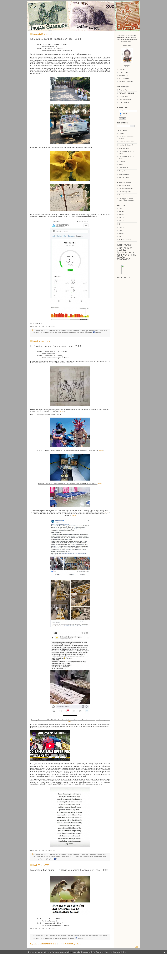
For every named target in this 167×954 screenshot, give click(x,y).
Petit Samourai (123, 168)
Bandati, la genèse (125, 192)
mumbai (128, 248)
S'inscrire (124, 113)
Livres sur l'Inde (124, 102)
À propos (127, 66)
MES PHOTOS (123, 75)
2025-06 (121, 211)
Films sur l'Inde (123, 90)
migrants (73, 332)
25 (61, 944)
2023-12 (121, 236)
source (62, 411)
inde (41, 332)
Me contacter (127, 45)
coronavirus (123, 258)
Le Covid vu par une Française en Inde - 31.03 (55, 346)
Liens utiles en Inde (125, 99)
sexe (131, 252)
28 (67, 944)
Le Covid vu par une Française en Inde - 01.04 (55, 39)
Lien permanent (93, 330)
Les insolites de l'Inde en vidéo (42, 856)
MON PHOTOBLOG (125, 78)
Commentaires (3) (66, 856)
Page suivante (76, 944)
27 (65, 944)
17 (46, 944)
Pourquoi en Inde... (125, 171)
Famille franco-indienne (126, 142)
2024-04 (121, 224)
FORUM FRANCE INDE (126, 93)
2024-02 (121, 230)
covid (126, 254)
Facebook (98, 332)
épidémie (122, 252)
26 (63, 944)
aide (78, 332)
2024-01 (121, 233)
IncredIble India (124, 148)
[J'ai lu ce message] (165, 952)
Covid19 (121, 133)
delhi (119, 254)
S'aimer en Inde (124, 174)
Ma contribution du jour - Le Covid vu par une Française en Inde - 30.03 (69, 870)
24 (59, 944)
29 (69, 944)
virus (119, 248)
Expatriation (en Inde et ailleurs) (57, 330)
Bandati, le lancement (125, 189)
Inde (133, 254)
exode (69, 332)
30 (71, 944)
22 (55, 944)
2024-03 (121, 227)
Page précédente (35, 944)
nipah (43, 859)
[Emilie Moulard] (127, 274)
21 (54, 944)
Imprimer (89, 332)
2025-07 (121, 208)
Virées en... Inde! (124, 177)
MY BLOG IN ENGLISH (126, 82)
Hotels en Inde (123, 96)
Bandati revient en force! (126, 195)
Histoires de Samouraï (126, 145)
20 (52, 944)
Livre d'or (122, 161)
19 (50, 944)
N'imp (121, 165)
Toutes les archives (125, 240)
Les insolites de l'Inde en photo (97, 854)
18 (48, 944)
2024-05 (121, 221)
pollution (82, 332)
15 (42, 944)
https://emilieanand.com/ (129, 39)
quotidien (122, 250)
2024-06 (121, 217)
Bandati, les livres (124, 185)
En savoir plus (120, 952)
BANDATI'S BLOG (124, 72)
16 (44, 944)
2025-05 (121, 214)
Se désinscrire (125, 116)
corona (121, 257)
